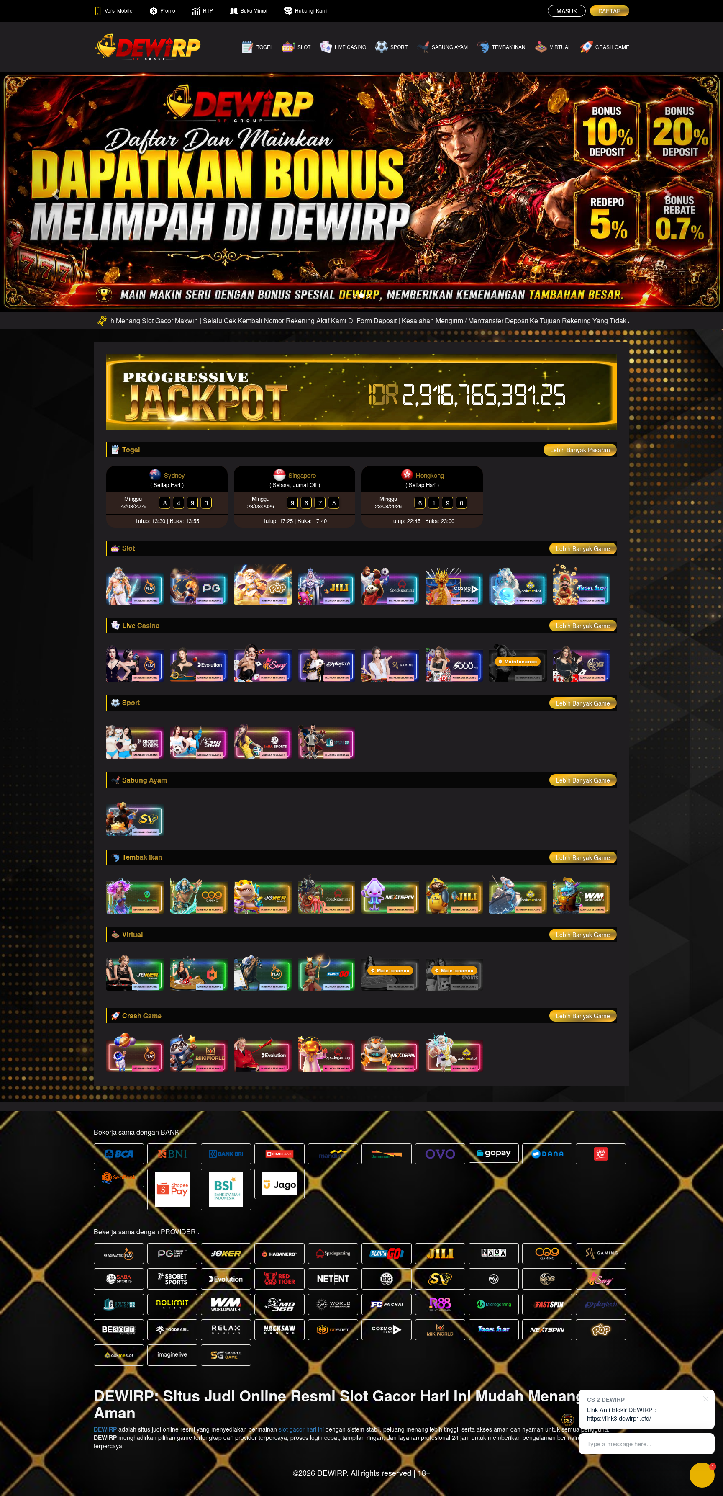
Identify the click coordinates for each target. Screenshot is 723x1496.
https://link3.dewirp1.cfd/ (619, 1418)
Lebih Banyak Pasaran (580, 449)
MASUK (566, 11)
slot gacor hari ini (301, 1429)
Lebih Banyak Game (583, 548)
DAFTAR (609, 11)
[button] (54, 191)
